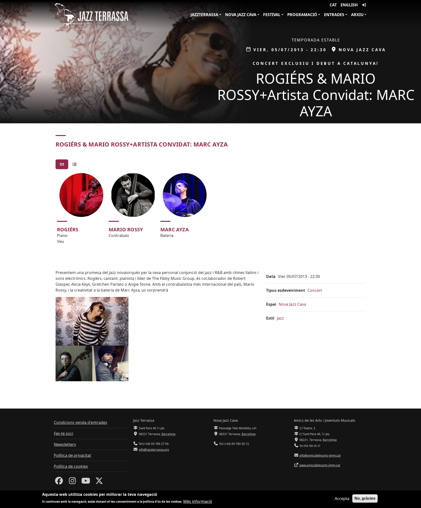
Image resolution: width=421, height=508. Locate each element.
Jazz (280, 318)
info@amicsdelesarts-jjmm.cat (320, 455)
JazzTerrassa (204, 14)
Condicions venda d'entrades (80, 422)
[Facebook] (59, 482)
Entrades (334, 14)
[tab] (62, 164)
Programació (302, 14)
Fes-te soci (63, 433)
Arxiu (357, 14)
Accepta (342, 498)
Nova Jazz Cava (240, 14)
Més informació (197, 501)
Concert (314, 290)
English (349, 5)
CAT (333, 5)
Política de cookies (71, 466)
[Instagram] (72, 482)
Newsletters (65, 444)
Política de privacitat (72, 455)
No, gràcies (364, 498)
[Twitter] (99, 482)
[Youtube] (86, 482)
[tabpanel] (210, 210)
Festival (271, 14)
